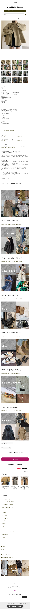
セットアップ (6, 534)
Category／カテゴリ (6, 509)
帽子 (4, 537)
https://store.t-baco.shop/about (8, 147)
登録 (24, 597)
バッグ (4, 523)
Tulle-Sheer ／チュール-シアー (8, 507)
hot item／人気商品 (6, 499)
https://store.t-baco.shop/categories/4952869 (11, 140)
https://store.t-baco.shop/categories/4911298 (11, 187)
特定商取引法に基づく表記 (7, 557)
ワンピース (5, 518)
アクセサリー (6, 529)
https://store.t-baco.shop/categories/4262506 (11, 410)
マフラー (5, 539)
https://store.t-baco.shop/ (8, 130)
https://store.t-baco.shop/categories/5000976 (11, 373)
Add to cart (15, 459)
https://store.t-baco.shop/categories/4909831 (11, 336)
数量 (2, 447)
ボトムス (5, 520)
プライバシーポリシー (7, 554)
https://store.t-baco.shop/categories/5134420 (11, 224)
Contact (4, 552)
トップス (5, 515)
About (3, 546)
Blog (3, 549)
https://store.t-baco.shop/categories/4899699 (11, 261)
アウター (5, 512)
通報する (25, 471)
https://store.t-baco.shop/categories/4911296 (11, 298)
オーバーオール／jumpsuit (8, 531)
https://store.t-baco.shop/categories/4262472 (11, 136)
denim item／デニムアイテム (8, 504)
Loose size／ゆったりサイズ (8, 501)
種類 (2, 443)
